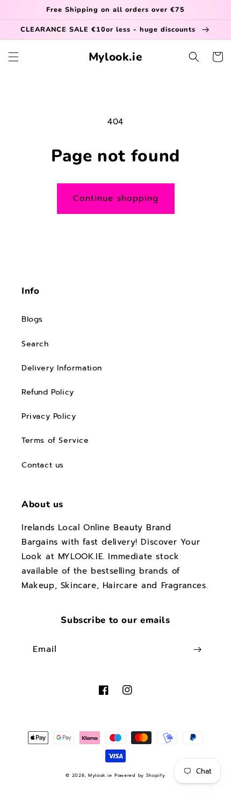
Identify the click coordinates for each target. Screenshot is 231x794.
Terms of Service (55, 440)
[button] (13, 57)
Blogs (32, 319)
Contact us (42, 465)
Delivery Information (61, 368)
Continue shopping (115, 198)
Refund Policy (47, 392)
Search (35, 344)
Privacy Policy (48, 416)
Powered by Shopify (139, 775)
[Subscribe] (197, 649)
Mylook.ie (100, 775)
